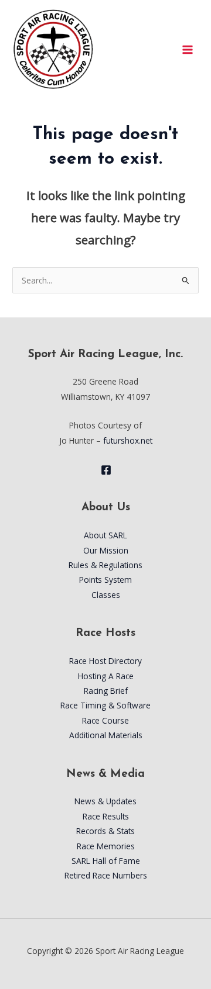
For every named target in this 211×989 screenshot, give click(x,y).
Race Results (106, 816)
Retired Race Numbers (105, 875)
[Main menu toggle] (188, 49)
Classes (105, 594)
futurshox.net (127, 440)
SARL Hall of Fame (106, 860)
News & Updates (105, 801)
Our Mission (105, 550)
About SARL (105, 535)
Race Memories (106, 846)
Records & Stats (105, 830)
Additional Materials (105, 735)
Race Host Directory (105, 660)
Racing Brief (106, 690)
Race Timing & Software (105, 705)
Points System (105, 579)
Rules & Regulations (105, 564)
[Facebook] (106, 470)
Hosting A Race (106, 676)
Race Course (105, 720)
